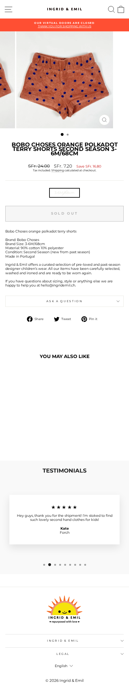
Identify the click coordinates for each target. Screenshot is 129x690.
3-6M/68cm (64, 192)
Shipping (57, 170)
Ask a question (64, 301)
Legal (63, 653)
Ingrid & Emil (63, 640)
